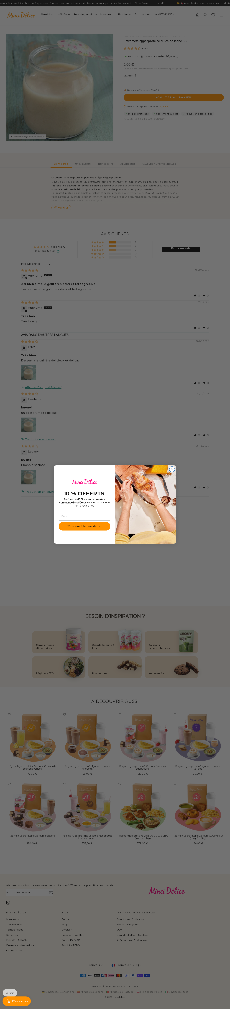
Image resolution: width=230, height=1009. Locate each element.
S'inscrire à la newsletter (84, 526)
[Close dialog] (172, 469)
